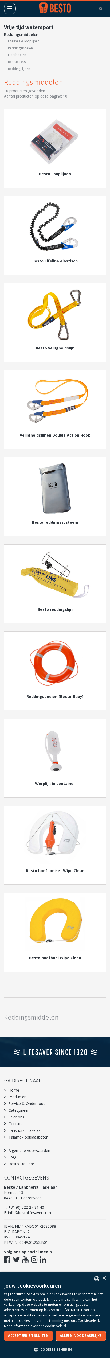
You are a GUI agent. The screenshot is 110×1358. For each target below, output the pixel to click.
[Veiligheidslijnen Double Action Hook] (55, 401)
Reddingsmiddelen (21, 34)
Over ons (16, 1116)
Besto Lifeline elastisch (55, 260)
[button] (55, 1349)
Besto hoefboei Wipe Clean (55, 957)
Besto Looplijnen (55, 173)
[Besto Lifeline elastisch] (55, 227)
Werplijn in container (55, 783)
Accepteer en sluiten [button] (28, 1335)
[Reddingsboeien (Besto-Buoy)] (55, 662)
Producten (17, 1096)
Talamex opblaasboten (28, 1137)
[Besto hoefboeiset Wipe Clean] (55, 837)
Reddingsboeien (20, 48)
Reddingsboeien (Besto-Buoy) (55, 696)
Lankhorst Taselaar (25, 1130)
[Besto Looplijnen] (55, 140)
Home (14, 1090)
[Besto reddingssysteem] (55, 488)
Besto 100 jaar (21, 1163)
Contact (15, 1123)
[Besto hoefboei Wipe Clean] (55, 924)
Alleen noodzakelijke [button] (81, 1335)
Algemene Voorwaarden (29, 1150)
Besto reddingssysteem (55, 522)
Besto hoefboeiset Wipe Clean (55, 870)
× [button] (104, 1278)
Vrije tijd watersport (28, 27)
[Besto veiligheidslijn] (55, 314)
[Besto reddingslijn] (55, 575)
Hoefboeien (17, 55)
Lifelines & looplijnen (24, 41)
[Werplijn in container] (55, 749)
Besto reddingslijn (55, 609)
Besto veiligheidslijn (55, 348)
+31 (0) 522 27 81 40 (26, 1207)
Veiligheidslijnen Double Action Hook (55, 435)
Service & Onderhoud (27, 1103)
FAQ (12, 1157)
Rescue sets (17, 61)
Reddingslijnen (19, 68)
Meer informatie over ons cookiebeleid (35, 1326)
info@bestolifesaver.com (29, 1212)
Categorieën (19, 1110)
